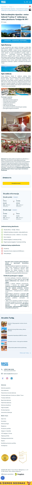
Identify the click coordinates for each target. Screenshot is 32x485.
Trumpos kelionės (5, 397)
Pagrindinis (3, 7)
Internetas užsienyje (6, 412)
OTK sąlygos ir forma (6, 433)
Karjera (3, 440)
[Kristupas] (30, 9)
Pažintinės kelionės (6, 402)
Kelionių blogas (5, 423)
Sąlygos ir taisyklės (6, 431)
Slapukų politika (5, 436)
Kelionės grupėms (5, 388)
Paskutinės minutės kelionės (8, 393)
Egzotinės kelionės (6, 400)
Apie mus (3, 418)
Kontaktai (3, 421)
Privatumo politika (6, 428)
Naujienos (3, 426)
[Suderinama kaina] (30, 6)
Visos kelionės (5, 390)
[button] (2, 477)
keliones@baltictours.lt (10, 373)
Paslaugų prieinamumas (7, 438)
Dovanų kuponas (5, 410)
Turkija (10, 7)
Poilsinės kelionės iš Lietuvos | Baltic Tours (12, 395)
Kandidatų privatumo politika (8, 443)
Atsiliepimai (4, 445)
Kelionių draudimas (6, 405)
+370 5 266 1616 (9, 369)
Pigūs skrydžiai (5, 407)
